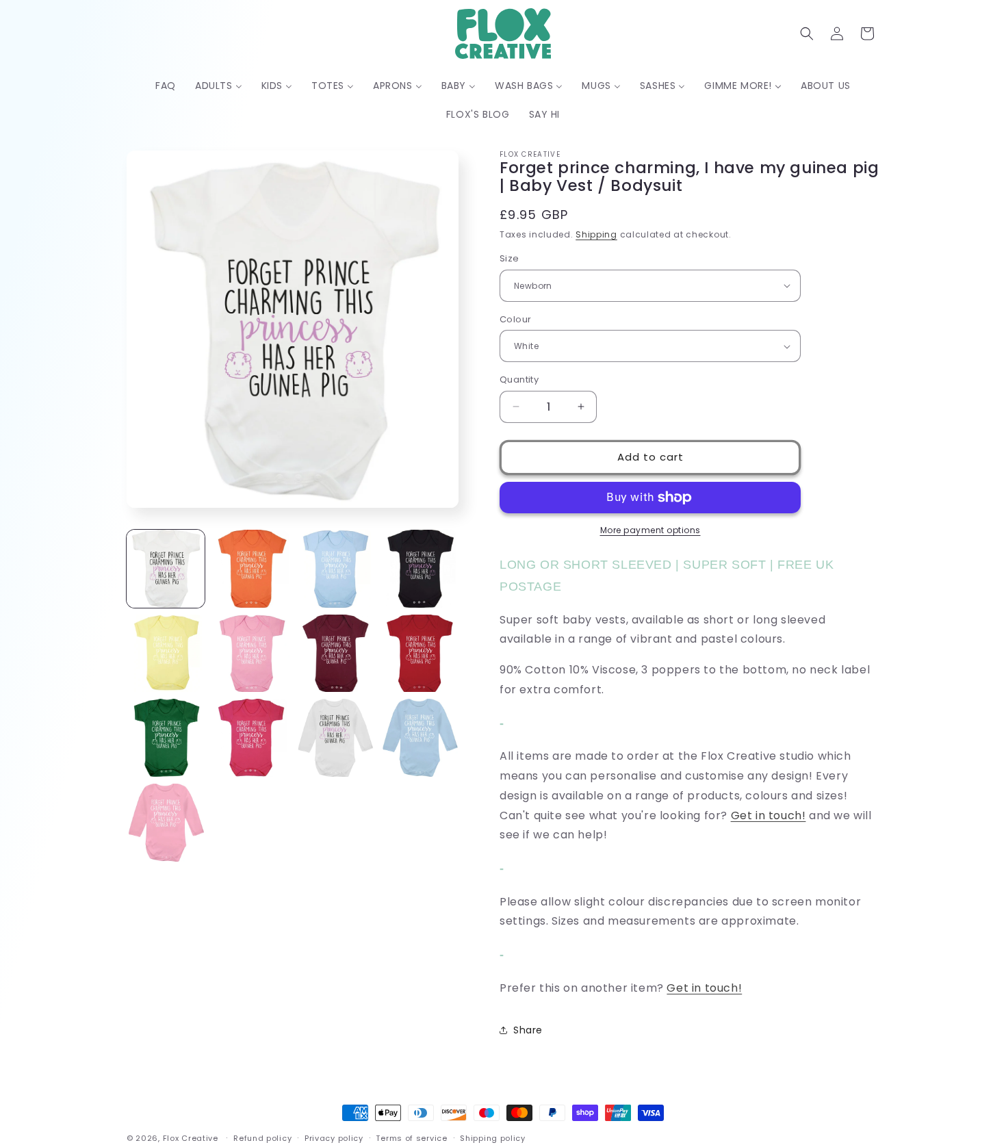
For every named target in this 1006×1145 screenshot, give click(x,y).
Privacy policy (334, 1137)
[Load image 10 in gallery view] (250, 738)
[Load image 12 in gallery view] (420, 738)
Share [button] (528, 1030)
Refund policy (262, 1137)
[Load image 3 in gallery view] (335, 569)
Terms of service (411, 1137)
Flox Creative (190, 1138)
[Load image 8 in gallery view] (420, 654)
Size (509, 258)
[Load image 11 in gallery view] (335, 738)
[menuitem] (165, 85)
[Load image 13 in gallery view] (166, 823)
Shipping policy (493, 1137)
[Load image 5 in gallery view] (166, 654)
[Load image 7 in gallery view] (335, 654)
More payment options (650, 530)
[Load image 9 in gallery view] (166, 738)
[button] (807, 33)
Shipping (596, 234)
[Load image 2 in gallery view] (250, 569)
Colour (515, 319)
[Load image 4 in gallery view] (420, 569)
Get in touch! (768, 815)
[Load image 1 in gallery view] (166, 569)
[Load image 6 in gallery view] (250, 654)
